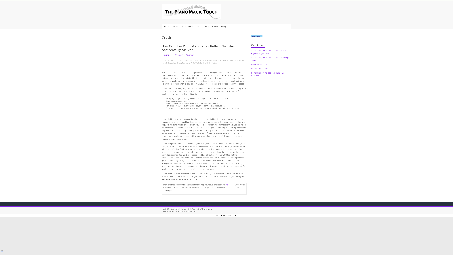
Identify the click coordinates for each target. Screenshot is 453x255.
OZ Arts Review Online (260, 69)
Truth (193, 63)
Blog (207, 27)
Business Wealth (184, 60)
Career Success (194, 60)
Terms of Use (221, 215)
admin (166, 55)
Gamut (212, 60)
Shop (199, 27)
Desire (204, 60)
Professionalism (171, 63)
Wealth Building (200, 63)
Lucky (234, 60)
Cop (200, 60)
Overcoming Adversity (184, 55)
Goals (217, 60)
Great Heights (224, 60)
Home (166, 27)
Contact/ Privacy (219, 27)
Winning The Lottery (212, 63)
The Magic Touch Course (182, 27)
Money (164, 63)
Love (230, 60)
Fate (208, 60)
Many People (240, 60)
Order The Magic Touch (261, 65)
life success (230, 185)
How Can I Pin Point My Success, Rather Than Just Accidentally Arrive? (199, 48)
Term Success (186, 63)
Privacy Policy (232, 215)
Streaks (179, 63)
